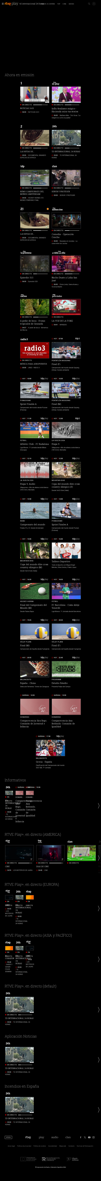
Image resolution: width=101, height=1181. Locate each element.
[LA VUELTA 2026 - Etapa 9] (66, 436)
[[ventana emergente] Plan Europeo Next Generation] (28, 1161)
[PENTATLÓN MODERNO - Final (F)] (66, 356)
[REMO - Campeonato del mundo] (34, 517)
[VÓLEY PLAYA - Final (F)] (66, 636)
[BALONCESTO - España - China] (34, 674)
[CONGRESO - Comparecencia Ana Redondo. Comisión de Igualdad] (66, 714)
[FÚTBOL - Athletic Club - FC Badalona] (34, 436)
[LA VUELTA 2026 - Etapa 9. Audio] (34, 477)
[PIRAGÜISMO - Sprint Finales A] (34, 396)
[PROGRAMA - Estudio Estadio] (66, 674)
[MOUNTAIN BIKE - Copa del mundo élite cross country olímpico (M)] (34, 557)
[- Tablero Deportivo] (66, 557)
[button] (2, 4)
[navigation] (57, 4)
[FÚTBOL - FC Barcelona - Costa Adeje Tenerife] (66, 598)
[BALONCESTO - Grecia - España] (50, 754)
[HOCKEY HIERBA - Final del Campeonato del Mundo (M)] (34, 598)
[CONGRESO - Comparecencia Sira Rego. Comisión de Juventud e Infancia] (34, 714)
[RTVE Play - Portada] (12, 4)
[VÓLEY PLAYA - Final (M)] (34, 636)
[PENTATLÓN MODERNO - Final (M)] (66, 396)
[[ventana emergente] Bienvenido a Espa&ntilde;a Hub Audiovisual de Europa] (72, 1161)
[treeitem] (48, 4)
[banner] (25, 4)
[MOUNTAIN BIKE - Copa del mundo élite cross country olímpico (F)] (66, 477)
